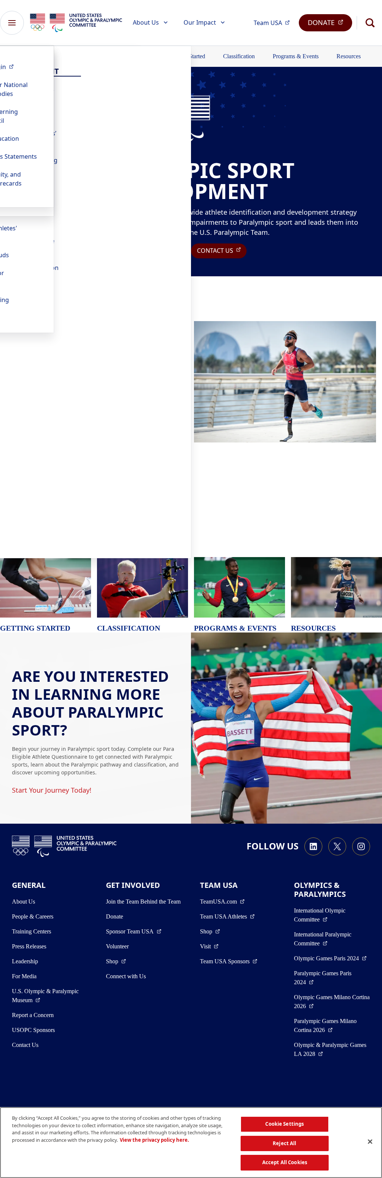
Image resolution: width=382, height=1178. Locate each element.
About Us (146, 22)
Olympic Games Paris (330, 958)
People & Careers (32, 916)
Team (274, 22)
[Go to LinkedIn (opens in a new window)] (313, 846)
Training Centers (31, 931)
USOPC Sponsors (33, 1030)
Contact (222, 250)
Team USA (227, 916)
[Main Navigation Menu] (12, 23)
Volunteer (117, 946)
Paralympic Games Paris (327, 977)
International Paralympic (332, 939)
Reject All (284, 1143)
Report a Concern (33, 1015)
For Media (24, 976)
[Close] (370, 1142)
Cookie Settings (284, 1124)
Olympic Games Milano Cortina (332, 1001)
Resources (348, 56)
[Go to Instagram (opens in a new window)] (361, 846)
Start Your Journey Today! (51, 790)
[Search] (370, 23)
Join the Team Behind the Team (143, 901)
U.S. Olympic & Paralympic (49, 995)
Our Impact (200, 22)
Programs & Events (296, 56)
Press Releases (29, 946)
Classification (239, 56)
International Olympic (332, 915)
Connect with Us (126, 976)
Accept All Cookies (284, 1162)
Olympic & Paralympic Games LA (332, 1049)
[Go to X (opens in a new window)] (337, 846)
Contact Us (25, 1045)
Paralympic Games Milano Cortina (332, 1025)
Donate (114, 916)
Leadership (25, 961)
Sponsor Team (134, 931)
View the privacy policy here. (154, 1140)
